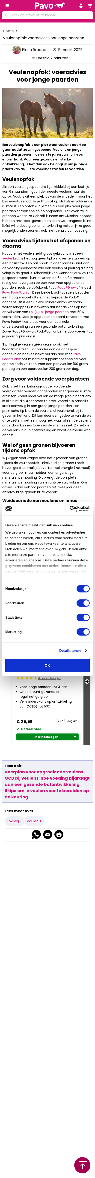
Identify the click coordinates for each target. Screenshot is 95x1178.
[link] (90, 6)
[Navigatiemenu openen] (7, 5)
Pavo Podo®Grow (62, 287)
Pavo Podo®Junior (16, 292)
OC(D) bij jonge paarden (49, 312)
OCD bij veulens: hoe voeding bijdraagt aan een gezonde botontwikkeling (47, 781)
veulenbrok (11, 258)
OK (47, 665)
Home (9, 31)
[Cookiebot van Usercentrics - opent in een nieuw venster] (69, 509)
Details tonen (70, 651)
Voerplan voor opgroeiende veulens (44, 772)
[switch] (83, 603)
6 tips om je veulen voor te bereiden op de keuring (47, 794)
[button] (81, 6)
